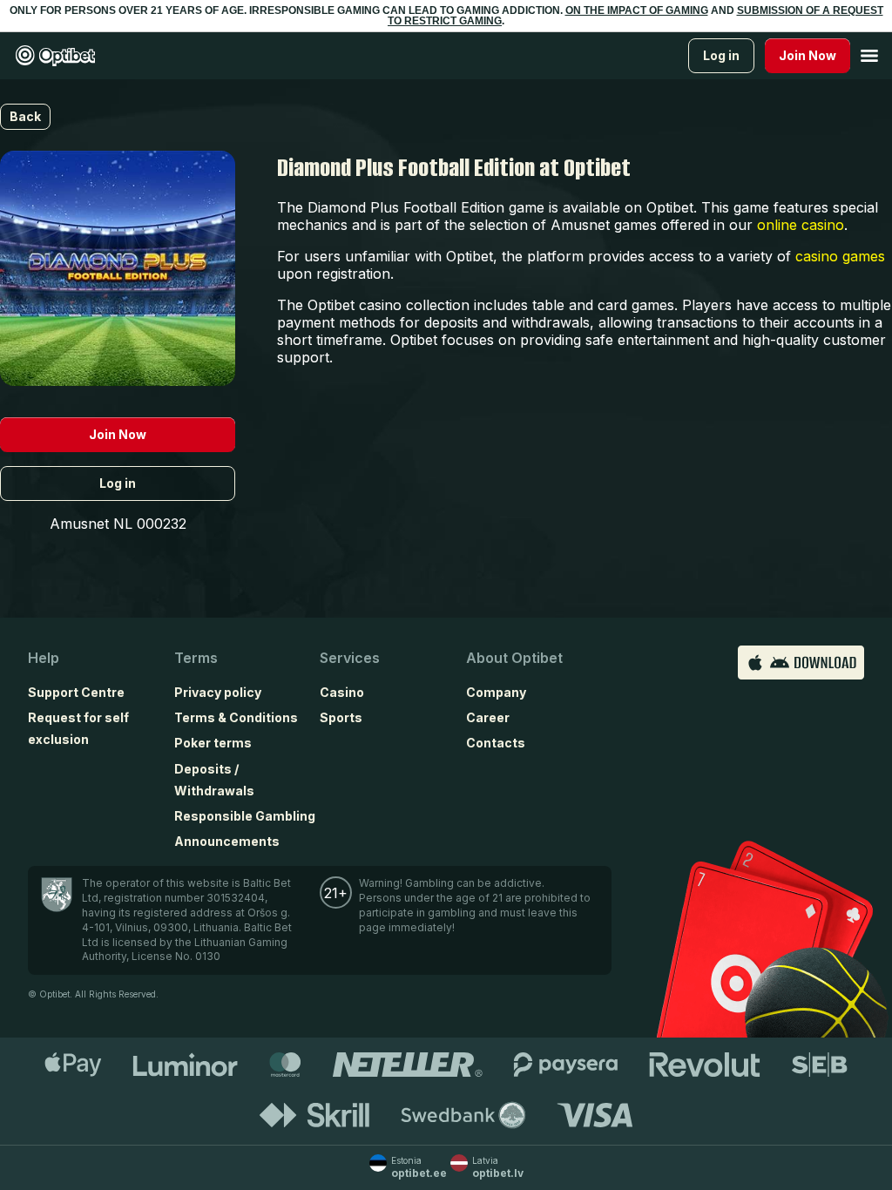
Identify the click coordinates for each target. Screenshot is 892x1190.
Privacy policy (217, 692)
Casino (342, 692)
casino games (840, 256)
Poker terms (213, 742)
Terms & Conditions (236, 717)
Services (350, 657)
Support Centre (76, 692)
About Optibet (514, 657)
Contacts (495, 742)
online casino (800, 224)
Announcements (227, 841)
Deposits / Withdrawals (214, 779)
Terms (196, 657)
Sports (341, 717)
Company (496, 692)
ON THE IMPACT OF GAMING (636, 10)
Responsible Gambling (244, 815)
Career (488, 717)
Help (43, 657)
